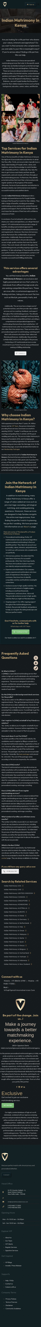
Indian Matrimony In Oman (14, 931)
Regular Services (11, 1247)
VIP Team (15, 426)
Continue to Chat (22, 632)
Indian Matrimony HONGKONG (16, 904)
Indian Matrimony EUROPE (14, 912)
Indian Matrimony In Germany (15, 919)
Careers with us (10, 1287)
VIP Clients (9, 1244)
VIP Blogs (8, 1262)
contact (4, 858)
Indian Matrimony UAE (12, 889)
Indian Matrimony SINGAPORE (16, 901)
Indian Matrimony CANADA (14, 897)
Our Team (8, 1241)
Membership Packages (12, 449)
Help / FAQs (9, 1280)
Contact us (22, 353)
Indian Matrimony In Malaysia (15, 934)
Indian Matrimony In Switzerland (16, 953)
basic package (24, 754)
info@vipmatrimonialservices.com (19, 990)
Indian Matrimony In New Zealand (17, 964)
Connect (6, 1175)
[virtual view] (36, 663)
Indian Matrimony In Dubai (14, 916)
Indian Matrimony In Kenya (14, 945)
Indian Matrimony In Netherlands (16, 923)
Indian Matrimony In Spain (14, 942)
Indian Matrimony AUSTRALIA (15, 908)
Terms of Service (11, 1302)
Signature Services (11, 1250)
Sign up (31, 4)
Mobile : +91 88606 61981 (15, 981)
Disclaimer (9, 1305)
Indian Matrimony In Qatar (14, 938)
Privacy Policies (11, 1299)
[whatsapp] (36, 658)
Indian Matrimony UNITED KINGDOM (18, 893)
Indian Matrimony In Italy (13, 927)
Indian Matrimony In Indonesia (15, 960)
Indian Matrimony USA (12, 886)
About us (27, 526)
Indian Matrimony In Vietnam (15, 957)
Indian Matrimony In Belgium (15, 949)
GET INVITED (8, 1105)
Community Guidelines (13, 1309)
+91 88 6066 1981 (11, 871)
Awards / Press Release (13, 1266)
